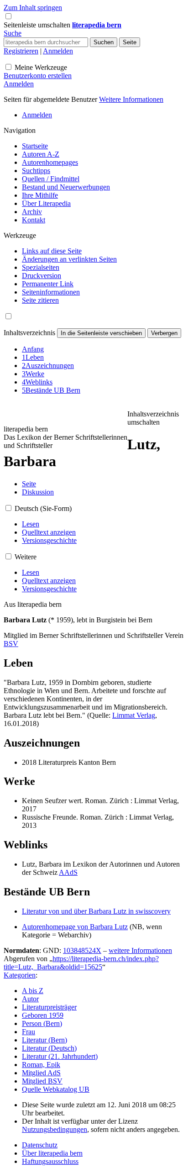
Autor (30, 999)
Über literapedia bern (52, 1153)
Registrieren (21, 51)
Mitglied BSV (42, 1081)
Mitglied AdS (41, 1073)
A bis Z (32, 990)
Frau (28, 1032)
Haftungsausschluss (50, 1161)
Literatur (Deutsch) (49, 1048)
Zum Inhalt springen (33, 7)
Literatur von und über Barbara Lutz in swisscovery (96, 911)
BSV (11, 643)
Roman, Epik (41, 1064)
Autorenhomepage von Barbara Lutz (75, 927)
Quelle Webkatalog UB (55, 1089)
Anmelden (58, 51)
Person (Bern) (42, 1023)
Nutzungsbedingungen (54, 1129)
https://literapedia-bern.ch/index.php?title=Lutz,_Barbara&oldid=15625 (81, 963)
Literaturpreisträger (49, 1007)
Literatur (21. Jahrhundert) (60, 1056)
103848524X (82, 950)
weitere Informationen (140, 950)
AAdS (68, 872)
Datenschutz (39, 1145)
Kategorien (20, 975)
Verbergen (164, 333)
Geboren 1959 (42, 1015)
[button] (38, 25)
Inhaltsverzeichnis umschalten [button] (153, 418)
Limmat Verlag (133, 715)
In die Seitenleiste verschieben (101, 333)
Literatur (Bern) (44, 1040)
